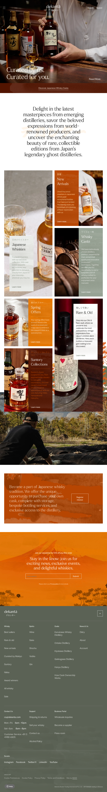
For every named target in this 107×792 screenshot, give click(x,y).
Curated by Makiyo (13, 656)
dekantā (7, 774)
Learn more (16, 286)
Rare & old (9, 640)
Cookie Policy (27, 778)
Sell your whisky (36, 725)
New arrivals (10, 648)
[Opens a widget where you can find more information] (9, 786)
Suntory (7, 664)
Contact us (34, 733)
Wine (31, 632)
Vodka (32, 656)
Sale (6, 696)
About (82, 640)
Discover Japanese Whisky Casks (53, 88)
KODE (74, 778)
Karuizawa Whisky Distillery (63, 633)
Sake (31, 640)
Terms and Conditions (55, 778)
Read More (94, 78)
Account (84, 648)
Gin (30, 664)
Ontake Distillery (62, 642)
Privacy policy (54, 584)
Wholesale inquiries (64, 717)
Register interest (79, 498)
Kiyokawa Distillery (63, 650)
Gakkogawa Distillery (64, 659)
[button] (90, 7)
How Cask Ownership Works (65, 676)
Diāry (82, 632)
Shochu (33, 648)
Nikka (6, 672)
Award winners (11, 680)
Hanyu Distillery (62, 667)
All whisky (8, 688)
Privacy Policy (40, 778)
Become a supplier (63, 725)
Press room (60, 733)
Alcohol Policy (35, 741)
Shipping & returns (38, 717)
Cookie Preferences (12, 778)
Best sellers (9, 632)
